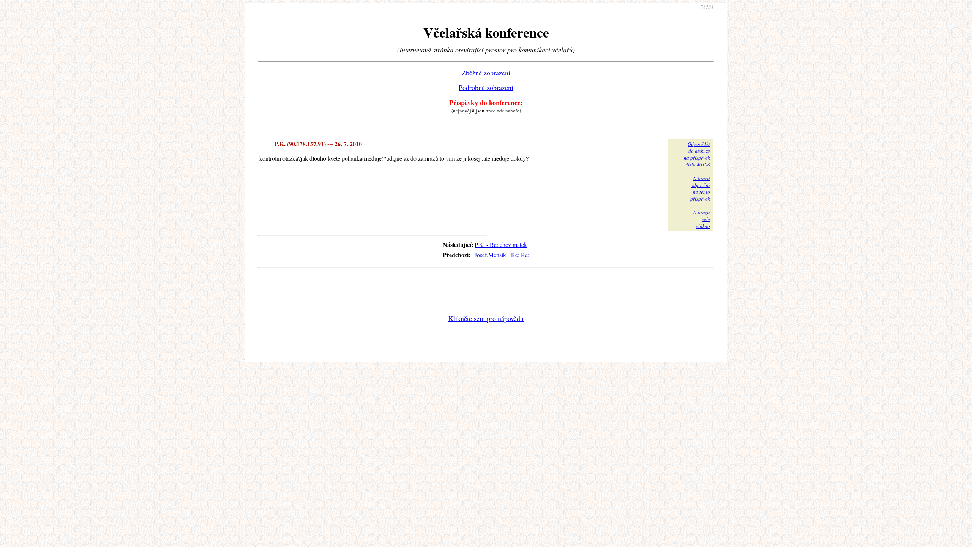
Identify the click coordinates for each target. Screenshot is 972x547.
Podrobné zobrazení (486, 87)
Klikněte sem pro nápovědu (486, 318)
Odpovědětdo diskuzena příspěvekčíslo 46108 (697, 154)
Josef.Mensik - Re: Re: (502, 255)
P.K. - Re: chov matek (501, 244)
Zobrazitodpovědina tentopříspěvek (700, 188)
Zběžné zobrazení (486, 72)
